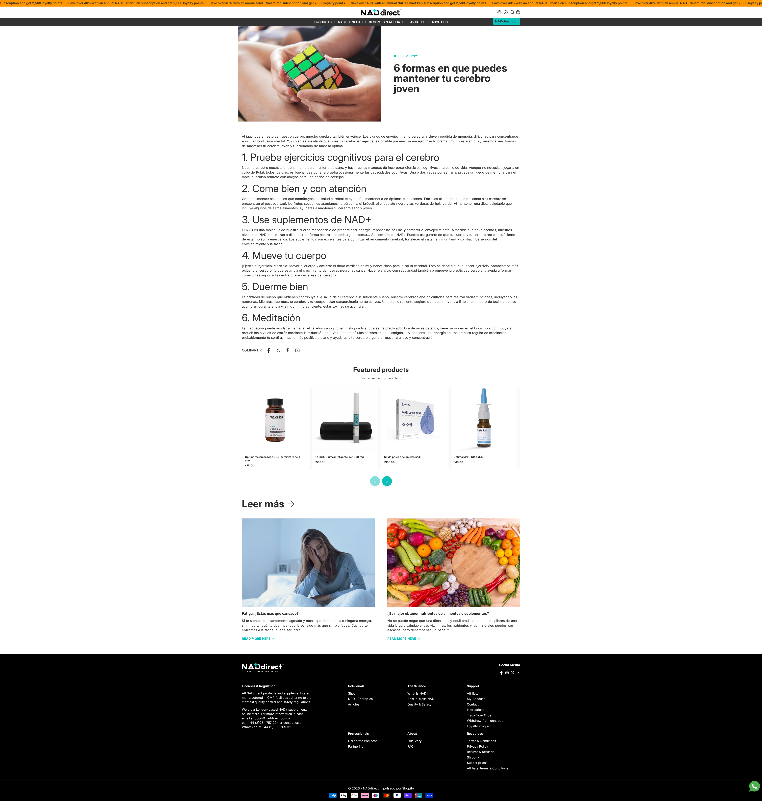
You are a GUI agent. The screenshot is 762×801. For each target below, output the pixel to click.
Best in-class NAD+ (421, 699)
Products (323, 22)
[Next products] (387, 481)
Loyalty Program (479, 726)
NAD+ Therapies (360, 699)
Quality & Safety (419, 704)
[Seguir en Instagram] (507, 673)
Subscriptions (477, 763)
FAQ (410, 746)
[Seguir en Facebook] (501, 673)
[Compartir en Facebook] (269, 350)
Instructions (475, 710)
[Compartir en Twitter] (278, 350)
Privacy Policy (477, 746)
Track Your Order (480, 715)
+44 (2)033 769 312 (277, 727)
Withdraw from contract (485, 721)
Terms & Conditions (481, 741)
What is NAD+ (417, 693)
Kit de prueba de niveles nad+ (403, 457)
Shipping (473, 757)
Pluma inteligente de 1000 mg (339, 457)
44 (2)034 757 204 (264, 723)
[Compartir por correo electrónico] (297, 350)
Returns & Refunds (480, 752)
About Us (440, 22)
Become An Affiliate (386, 22)
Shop (352, 693)
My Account (476, 699)
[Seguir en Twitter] (513, 673)
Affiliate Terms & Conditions (487, 768)
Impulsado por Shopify (397, 788)
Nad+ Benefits (350, 22)
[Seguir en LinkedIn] (518, 673)
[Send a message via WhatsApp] (754, 786)
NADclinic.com (507, 21)
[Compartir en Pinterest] (288, 350)
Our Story (414, 741)
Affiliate (473, 693)
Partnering (356, 746)
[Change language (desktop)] (499, 12)
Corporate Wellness (362, 741)
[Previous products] (375, 481)
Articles (417, 22)
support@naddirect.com (269, 718)
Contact (473, 704)
